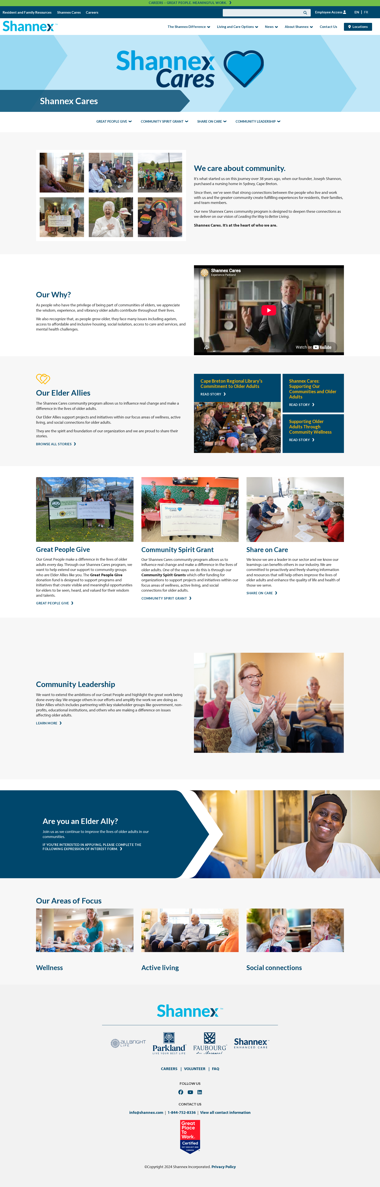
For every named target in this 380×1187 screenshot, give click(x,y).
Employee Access (329, 12)
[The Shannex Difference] (208, 27)
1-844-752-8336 (182, 1112)
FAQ (215, 1068)
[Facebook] (180, 1092)
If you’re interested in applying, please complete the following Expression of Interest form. (92, 847)
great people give (52, 603)
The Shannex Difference (185, 26)
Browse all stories (53, 444)
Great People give (111, 121)
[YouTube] (190, 1092)
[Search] (305, 13)
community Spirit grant (162, 121)
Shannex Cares (69, 12)
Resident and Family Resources (27, 12)
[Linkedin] (199, 1092)
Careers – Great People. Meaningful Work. (188, 3)
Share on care (209, 121)
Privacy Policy (224, 1166)
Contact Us (328, 27)
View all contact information (225, 1112)
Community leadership (256, 121)
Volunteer (194, 1068)
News (268, 26)
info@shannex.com (146, 1112)
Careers (92, 12)
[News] (276, 27)
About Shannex (295, 26)
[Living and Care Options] (256, 27)
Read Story (211, 394)
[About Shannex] (310, 27)
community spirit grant (164, 598)
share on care (260, 593)
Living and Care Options (234, 26)
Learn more (46, 723)
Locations (360, 27)
